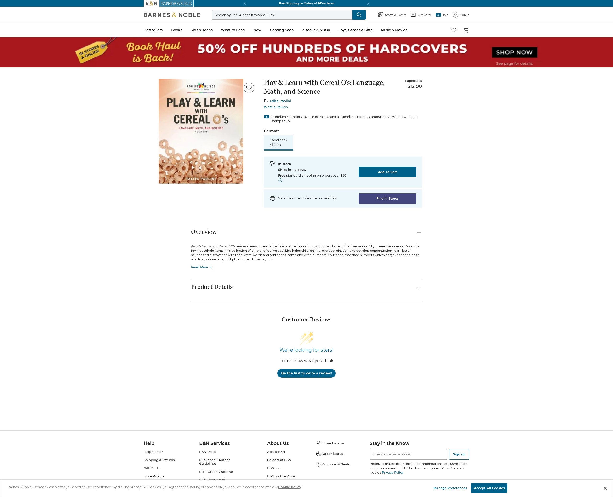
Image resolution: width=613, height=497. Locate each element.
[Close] (6, 33)
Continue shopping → (18, 60)
